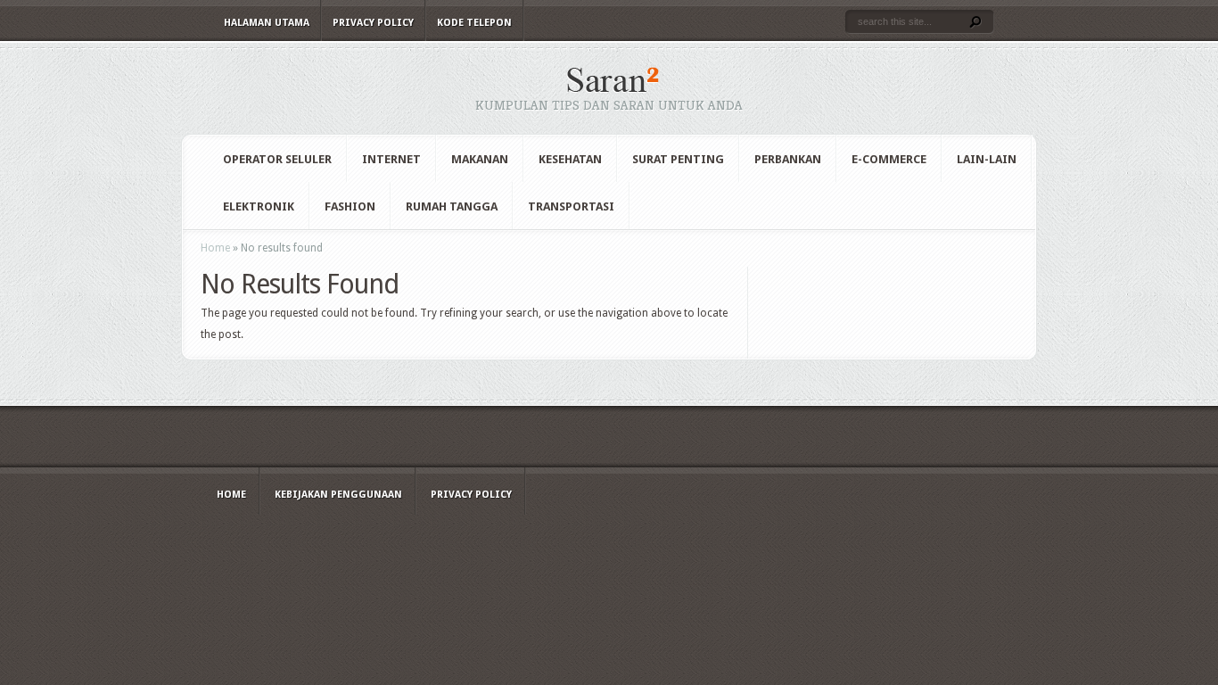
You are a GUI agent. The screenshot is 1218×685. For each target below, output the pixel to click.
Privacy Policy (373, 23)
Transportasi (571, 206)
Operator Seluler (277, 159)
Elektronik (258, 206)
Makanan (479, 159)
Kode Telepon (474, 23)
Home (215, 248)
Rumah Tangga (452, 206)
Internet (391, 159)
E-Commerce (889, 159)
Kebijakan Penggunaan (338, 494)
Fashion (350, 206)
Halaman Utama (266, 23)
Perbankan (787, 159)
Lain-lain (986, 159)
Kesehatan (570, 159)
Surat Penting (678, 159)
